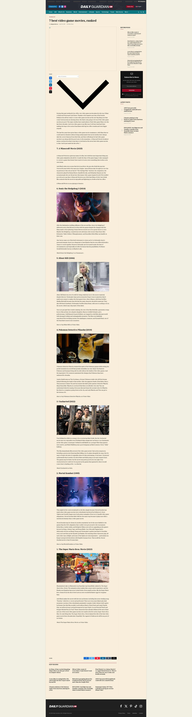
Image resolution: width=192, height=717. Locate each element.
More (126, 12)
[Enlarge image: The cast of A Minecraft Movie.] (107, 154)
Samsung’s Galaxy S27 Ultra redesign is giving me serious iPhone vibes (104, 688)
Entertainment (83, 12)
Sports (98, 12)
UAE (55, 12)
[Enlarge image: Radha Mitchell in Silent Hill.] (107, 264)
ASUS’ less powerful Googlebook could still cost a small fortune (105, 679)
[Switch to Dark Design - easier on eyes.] (139, 12)
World (75, 12)
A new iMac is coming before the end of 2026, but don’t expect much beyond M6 (59, 680)
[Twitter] (50, 81)
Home (50, 12)
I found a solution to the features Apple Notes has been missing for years (59, 688)
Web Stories (119, 12)
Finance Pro (53, 6)
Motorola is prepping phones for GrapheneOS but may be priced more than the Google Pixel (82, 680)
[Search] (141, 12)
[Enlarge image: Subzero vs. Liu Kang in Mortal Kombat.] (107, 479)
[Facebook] (50, 78)
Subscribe (130, 6)
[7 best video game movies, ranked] (83, 49)
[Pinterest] (50, 88)
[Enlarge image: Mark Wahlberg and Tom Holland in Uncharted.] (107, 407)
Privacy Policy (130, 95)
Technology (105, 12)
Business (69, 12)
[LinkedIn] (50, 84)
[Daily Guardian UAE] (96, 6)
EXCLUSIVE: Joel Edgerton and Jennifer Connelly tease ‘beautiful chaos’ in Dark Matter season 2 (82, 688)
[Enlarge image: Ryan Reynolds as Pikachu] (107, 335)
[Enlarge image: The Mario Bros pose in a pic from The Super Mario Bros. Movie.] (107, 555)
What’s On (61, 12)
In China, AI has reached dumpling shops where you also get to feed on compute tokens (59, 670)
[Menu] (143, 12)
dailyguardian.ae (54, 24)
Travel (112, 12)
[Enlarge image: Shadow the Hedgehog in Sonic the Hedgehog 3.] (107, 194)
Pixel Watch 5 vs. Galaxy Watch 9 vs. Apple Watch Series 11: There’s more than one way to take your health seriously (105, 671)
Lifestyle (91, 12)
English (139, 6)
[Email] (50, 91)
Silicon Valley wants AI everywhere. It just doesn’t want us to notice (82, 670)
